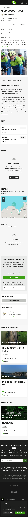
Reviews (14, 80)
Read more (4, 46)
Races (9, 80)
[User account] (26, 2)
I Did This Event (14, 301)
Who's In (19, 80)
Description (4, 80)
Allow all (19, 513)
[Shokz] (14, 492)
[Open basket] (22, 2)
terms (23, 478)
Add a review (14, 177)
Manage (8, 513)
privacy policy (16, 478)
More (22, 499)
